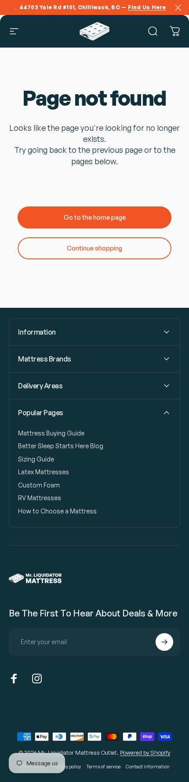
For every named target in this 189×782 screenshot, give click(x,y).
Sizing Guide (36, 459)
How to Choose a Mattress (57, 511)
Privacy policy (67, 766)
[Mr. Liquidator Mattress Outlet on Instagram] (37, 678)
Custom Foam (39, 485)
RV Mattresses (39, 498)
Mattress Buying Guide (51, 433)
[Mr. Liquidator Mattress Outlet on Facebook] (14, 678)
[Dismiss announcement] (178, 7)
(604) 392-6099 (76, 709)
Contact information (148, 766)
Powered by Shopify (145, 752)
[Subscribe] (164, 642)
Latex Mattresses (43, 472)
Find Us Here (147, 7)
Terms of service (103, 766)
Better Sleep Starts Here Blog (60, 446)
